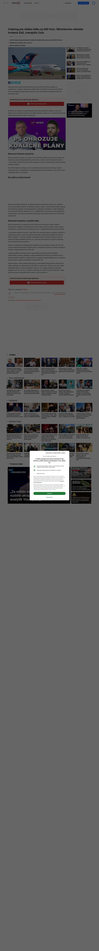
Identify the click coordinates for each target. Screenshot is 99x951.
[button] (49, 474)
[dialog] (49, 475)
